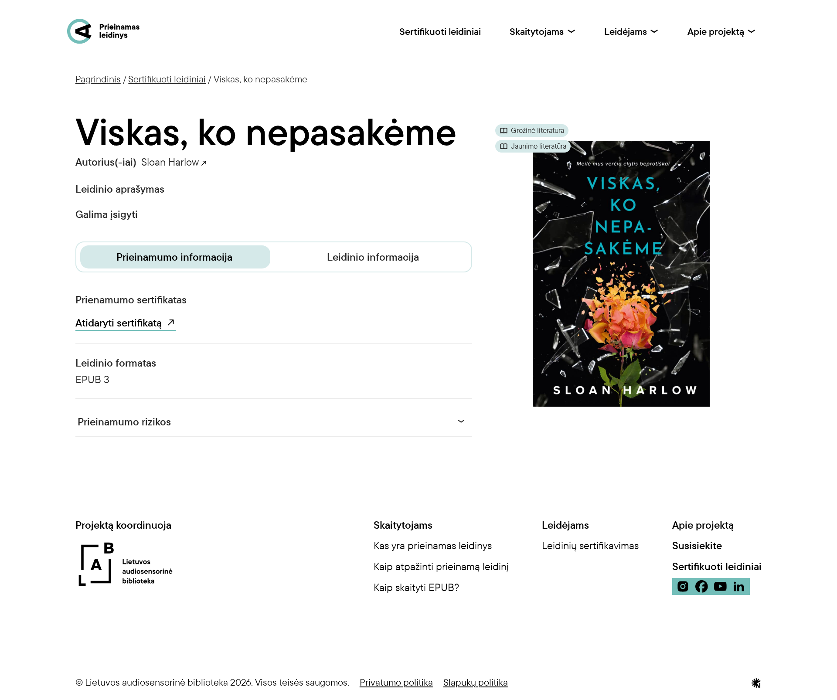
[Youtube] (720, 586)
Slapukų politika (475, 682)
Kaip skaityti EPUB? (416, 587)
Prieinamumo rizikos (124, 421)
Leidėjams (625, 31)
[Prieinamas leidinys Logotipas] (103, 31)
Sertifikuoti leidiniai (440, 31)
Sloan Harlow (170, 161)
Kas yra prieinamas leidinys (433, 545)
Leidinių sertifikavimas (590, 545)
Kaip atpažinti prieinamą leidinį (441, 566)
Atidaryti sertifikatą (118, 322)
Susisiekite (697, 545)
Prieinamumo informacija (174, 256)
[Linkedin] (739, 586)
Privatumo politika (396, 682)
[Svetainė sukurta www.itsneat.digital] (756, 681)
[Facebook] (701, 586)
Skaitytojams (537, 31)
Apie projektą (715, 31)
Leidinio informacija (373, 256)
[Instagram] (683, 586)
